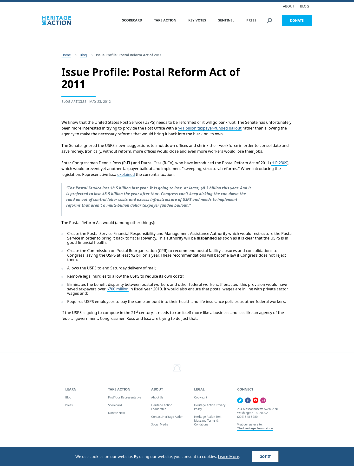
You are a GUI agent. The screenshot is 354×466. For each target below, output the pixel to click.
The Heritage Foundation (255, 428)
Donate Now (116, 413)
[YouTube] (255, 400)
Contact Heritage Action (167, 417)
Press (69, 405)
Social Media (159, 424)
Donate (297, 20)
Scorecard (115, 405)
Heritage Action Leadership (161, 407)
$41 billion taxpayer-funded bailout (210, 128)
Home (66, 55)
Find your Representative (124, 397)
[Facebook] (248, 400)
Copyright (200, 397)
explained (126, 174)
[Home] (56, 20)
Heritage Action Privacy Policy (209, 407)
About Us (157, 397)
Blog (83, 55)
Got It (265, 456)
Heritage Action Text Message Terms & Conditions (207, 420)
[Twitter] (240, 400)
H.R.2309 (279, 162)
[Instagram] (263, 400)
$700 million (118, 289)
